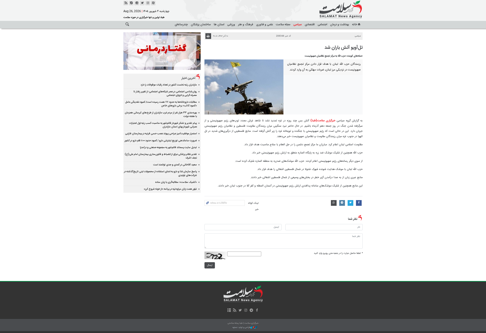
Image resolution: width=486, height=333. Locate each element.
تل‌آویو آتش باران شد (343, 47)
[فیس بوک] (256, 310)
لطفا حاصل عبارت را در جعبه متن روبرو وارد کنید (338, 253)
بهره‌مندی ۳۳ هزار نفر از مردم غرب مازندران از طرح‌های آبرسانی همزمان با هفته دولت (161, 114)
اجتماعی (322, 24)
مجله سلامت (283, 24)
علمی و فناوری (264, 24)
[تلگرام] (251, 310)
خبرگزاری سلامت (332, 9)
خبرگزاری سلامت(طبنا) (322, 120)
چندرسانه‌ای (181, 24)
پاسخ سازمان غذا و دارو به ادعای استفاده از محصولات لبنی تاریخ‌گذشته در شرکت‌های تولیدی (160, 173)
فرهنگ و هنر (245, 24)
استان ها (219, 24)
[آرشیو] (229, 310)
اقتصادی (310, 24)
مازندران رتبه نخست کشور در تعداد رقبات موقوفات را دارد (169, 85)
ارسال (209, 265)
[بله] (131, 3)
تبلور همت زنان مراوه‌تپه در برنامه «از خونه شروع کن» (170, 189)
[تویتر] (142, 3)
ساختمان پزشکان (201, 24)
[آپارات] (153, 3)
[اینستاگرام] (147, 3)
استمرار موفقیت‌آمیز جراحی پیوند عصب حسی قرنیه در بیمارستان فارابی (161, 134)
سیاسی (297, 24)
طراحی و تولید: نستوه (241, 327)
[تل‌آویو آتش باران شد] (244, 86)
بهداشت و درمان (339, 24)
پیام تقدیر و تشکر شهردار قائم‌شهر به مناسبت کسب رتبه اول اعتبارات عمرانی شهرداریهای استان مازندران (163, 125)
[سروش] (136, 3)
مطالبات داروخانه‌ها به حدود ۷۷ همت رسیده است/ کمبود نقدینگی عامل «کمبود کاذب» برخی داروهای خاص (161, 104)
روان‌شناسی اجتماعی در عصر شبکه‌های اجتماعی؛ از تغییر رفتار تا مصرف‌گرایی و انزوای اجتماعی (165, 93)
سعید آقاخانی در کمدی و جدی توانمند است (175, 165)
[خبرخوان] (125, 3)
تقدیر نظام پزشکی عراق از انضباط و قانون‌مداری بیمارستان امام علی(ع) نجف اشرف (161, 156)
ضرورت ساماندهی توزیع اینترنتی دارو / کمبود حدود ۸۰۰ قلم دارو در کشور (161, 141)
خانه (354, 24)
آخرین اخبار (188, 78)
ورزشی (231, 24)
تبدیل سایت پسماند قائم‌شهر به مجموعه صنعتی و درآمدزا (168, 147)
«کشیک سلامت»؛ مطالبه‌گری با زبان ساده (176, 182)
